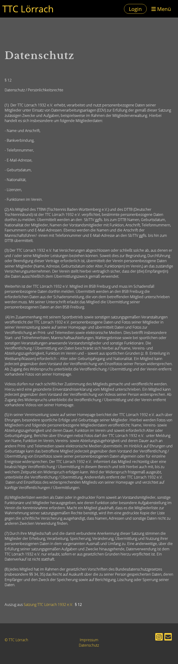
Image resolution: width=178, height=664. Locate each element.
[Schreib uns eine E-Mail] (168, 638)
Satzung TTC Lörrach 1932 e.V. (48, 604)
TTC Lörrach (28, 8)
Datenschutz (89, 645)
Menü (163, 8)
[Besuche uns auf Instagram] (159, 638)
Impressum (89, 639)
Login (135, 8)
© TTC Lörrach (16, 639)
